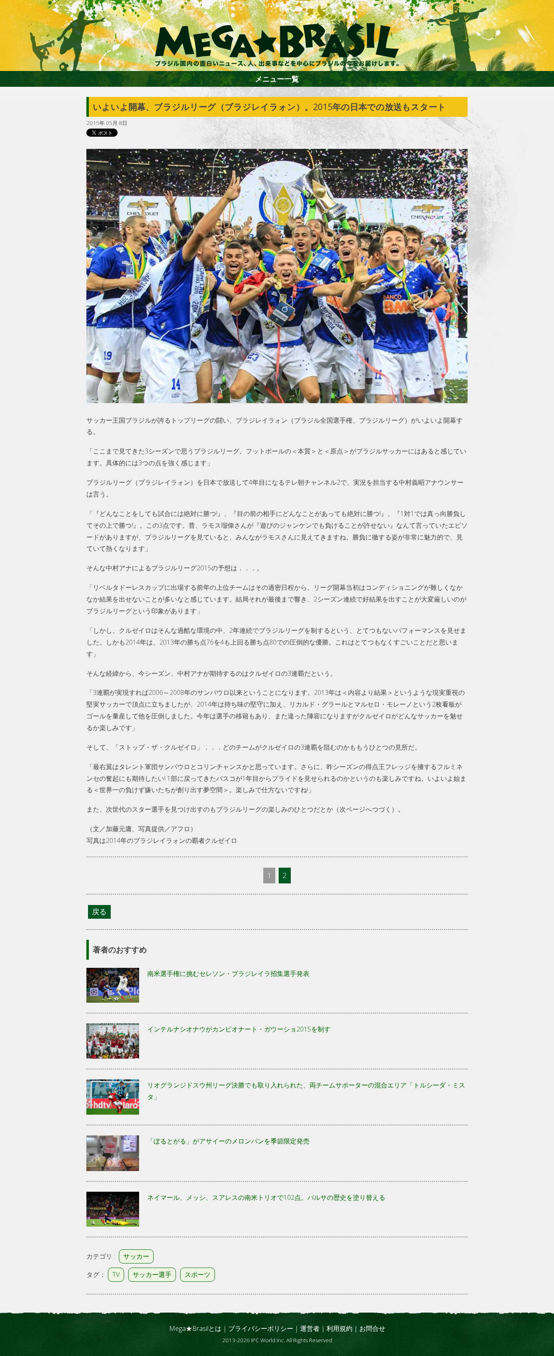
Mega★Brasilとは (195, 1328)
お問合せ (372, 1328)
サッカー (136, 1256)
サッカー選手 (152, 1274)
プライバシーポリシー (260, 1328)
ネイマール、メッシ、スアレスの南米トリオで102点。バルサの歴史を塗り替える (266, 1197)
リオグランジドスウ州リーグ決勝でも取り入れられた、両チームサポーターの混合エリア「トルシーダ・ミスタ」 (306, 1091)
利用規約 (339, 1328)
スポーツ (197, 1274)
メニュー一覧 (277, 79)
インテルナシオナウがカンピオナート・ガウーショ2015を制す (239, 1029)
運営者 (310, 1328)
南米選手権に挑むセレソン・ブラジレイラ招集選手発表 (228, 973)
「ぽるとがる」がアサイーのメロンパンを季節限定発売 (228, 1141)
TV (116, 1274)
